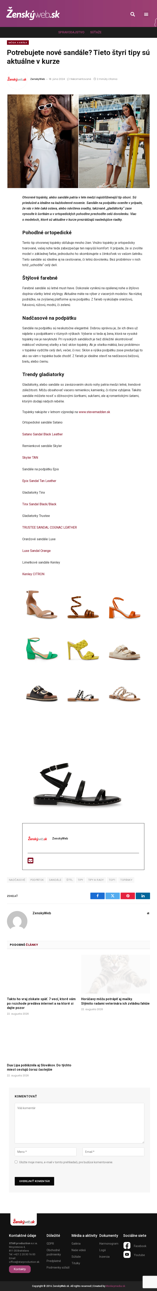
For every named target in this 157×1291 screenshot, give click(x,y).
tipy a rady (96, 879)
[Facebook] (11, 208)
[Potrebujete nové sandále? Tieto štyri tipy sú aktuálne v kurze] (78, 141)
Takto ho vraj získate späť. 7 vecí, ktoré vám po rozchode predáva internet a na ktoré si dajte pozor (41, 1003)
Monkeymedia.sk (115, 1286)
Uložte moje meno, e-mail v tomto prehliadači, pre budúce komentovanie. (66, 1162)
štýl (69, 879)
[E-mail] (30, 862)
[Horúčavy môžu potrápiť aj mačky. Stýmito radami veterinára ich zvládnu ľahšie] (115, 974)
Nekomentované (81, 79)
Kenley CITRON (33, 574)
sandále (55, 879)
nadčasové (17, 879)
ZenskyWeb (37, 79)
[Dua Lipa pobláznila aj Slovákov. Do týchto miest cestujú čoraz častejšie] (41, 1040)
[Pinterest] (11, 241)
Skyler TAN (30, 457)
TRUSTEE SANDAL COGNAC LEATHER (49, 527)
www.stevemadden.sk (94, 412)
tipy (80, 879)
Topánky (126, 879)
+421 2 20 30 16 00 (24, 1254)
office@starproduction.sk (24, 1261)
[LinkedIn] (11, 230)
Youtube (139, 1255)
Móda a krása (18, 42)
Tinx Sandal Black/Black (39, 504)
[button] (132, 14)
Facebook (140, 1246)
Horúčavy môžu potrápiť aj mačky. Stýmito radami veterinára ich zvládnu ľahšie (115, 1001)
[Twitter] (11, 219)
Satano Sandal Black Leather (42, 434)
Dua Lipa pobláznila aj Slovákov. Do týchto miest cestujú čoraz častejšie (39, 1067)
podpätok (37, 879)
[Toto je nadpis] (127, 1245)
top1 (112, 879)
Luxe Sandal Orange (36, 551)
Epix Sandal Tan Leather (39, 481)
